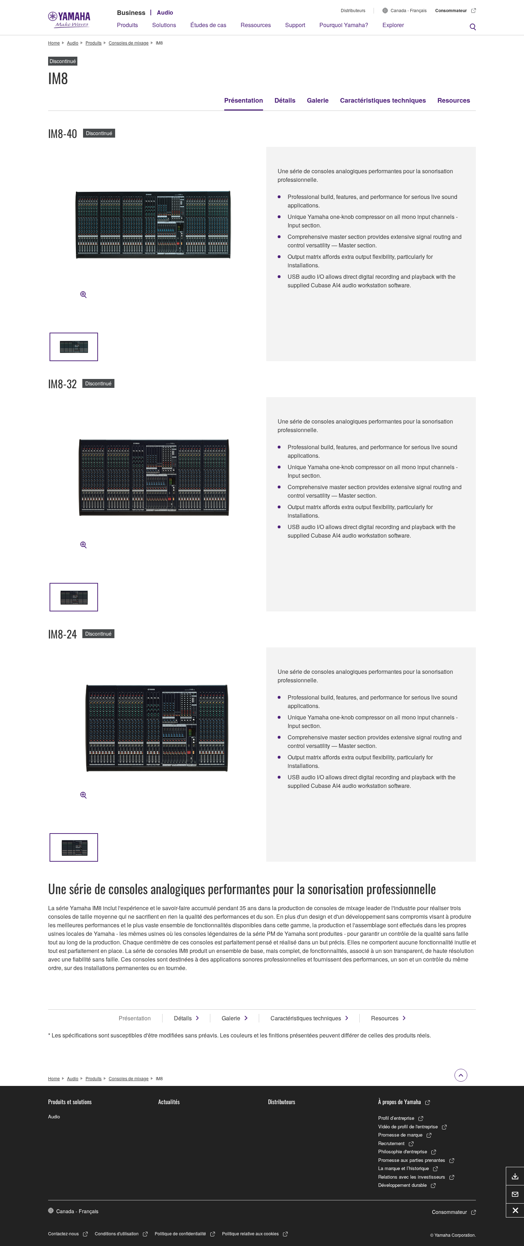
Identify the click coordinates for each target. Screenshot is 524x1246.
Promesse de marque (400, 1134)
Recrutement (391, 1143)
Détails (285, 100)
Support (295, 25)
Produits (127, 25)
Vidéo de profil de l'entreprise (408, 1126)
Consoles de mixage (129, 43)
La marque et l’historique (403, 1168)
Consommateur (451, 10)
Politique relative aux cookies (250, 1233)
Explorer (393, 25)
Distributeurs (353, 10)
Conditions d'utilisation (117, 1233)
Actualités (169, 1101)
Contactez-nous (63, 1233)
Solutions (164, 25)
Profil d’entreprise (396, 1117)
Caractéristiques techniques (383, 100)
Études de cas (208, 25)
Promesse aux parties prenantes (411, 1160)
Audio (165, 12)
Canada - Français (409, 10)
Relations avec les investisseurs (411, 1176)
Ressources (256, 25)
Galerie (318, 100)
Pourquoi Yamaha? (343, 25)
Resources (453, 100)
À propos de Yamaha (399, 1101)
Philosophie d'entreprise (402, 1151)
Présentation (243, 100)
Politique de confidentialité (180, 1233)
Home (54, 43)
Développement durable (402, 1184)
